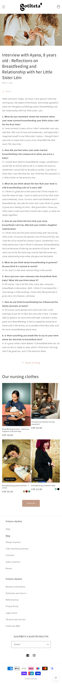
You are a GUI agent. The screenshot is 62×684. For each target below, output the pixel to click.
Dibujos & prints (13, 542)
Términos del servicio (16, 619)
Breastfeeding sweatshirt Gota (43, 485)
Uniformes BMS (13, 626)
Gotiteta (34, 679)
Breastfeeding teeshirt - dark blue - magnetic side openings (16, 430)
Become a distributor (16, 586)
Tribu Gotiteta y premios (17, 548)
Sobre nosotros (13, 562)
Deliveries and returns (16, 593)
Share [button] (8, 91)
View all (31, 503)
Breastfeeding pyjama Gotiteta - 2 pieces (15, 486)
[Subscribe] (47, 644)
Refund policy (12, 599)
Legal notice (11, 613)
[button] (3, 7)
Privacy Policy (12, 606)
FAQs (8, 529)
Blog (8, 535)
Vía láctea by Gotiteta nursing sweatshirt (43, 423)
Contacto (10, 555)
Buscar (9, 568)
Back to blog (32, 362)
